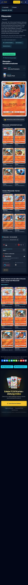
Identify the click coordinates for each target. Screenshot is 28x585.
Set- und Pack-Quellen (8, 42)
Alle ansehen (4, 284)
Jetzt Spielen (16, 2)
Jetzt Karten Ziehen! (15, 403)
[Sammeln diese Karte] (9, 54)
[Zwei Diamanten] (5, 270)
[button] (22, 2)
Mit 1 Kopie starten (6, 366)
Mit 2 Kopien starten (20, 366)
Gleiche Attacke (7, 46)
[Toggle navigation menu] (25, 2)
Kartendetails (19, 42)
